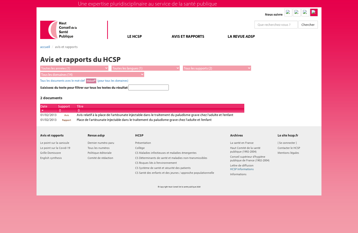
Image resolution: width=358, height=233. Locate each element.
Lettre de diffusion (242, 167)
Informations (238, 174)
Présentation (143, 143)
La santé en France (242, 143)
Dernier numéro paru (101, 143)
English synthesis (51, 158)
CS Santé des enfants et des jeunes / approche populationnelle (174, 173)
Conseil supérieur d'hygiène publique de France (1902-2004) (249, 158)
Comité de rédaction (100, 158)
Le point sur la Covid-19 (55, 148)
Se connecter (287, 143)
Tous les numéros (99, 148)
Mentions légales (288, 153)
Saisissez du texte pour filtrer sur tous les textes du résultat (84, 87)
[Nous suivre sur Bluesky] (297, 12)
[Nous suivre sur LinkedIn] (288, 12)
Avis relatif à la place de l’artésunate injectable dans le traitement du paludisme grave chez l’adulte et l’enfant (155, 115)
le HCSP (134, 36)
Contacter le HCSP (289, 148)
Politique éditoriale (100, 153)
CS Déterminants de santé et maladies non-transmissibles (171, 158)
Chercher (308, 24)
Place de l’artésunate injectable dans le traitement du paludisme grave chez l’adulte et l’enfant (144, 119)
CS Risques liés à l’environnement (156, 163)
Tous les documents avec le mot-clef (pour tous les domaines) (84, 80)
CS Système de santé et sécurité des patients (163, 168)
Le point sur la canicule (54, 143)
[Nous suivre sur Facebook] (305, 12)
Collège (140, 148)
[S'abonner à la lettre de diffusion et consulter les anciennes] (314, 12)
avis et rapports (188, 36)
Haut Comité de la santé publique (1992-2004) (245, 149)
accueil (45, 47)
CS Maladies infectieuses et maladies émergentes (166, 153)
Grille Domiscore (50, 153)
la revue (241, 36)
